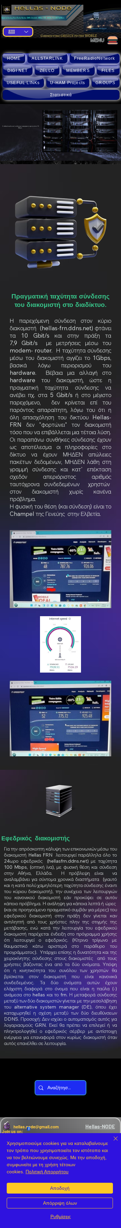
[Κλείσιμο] (112, 1142)
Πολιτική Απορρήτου (47, 1171)
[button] (47, 58)
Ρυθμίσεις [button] (60, 1216)
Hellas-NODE (100, 1126)
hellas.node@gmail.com (36, 1126)
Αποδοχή (60, 1188)
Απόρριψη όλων (60, 1203)
